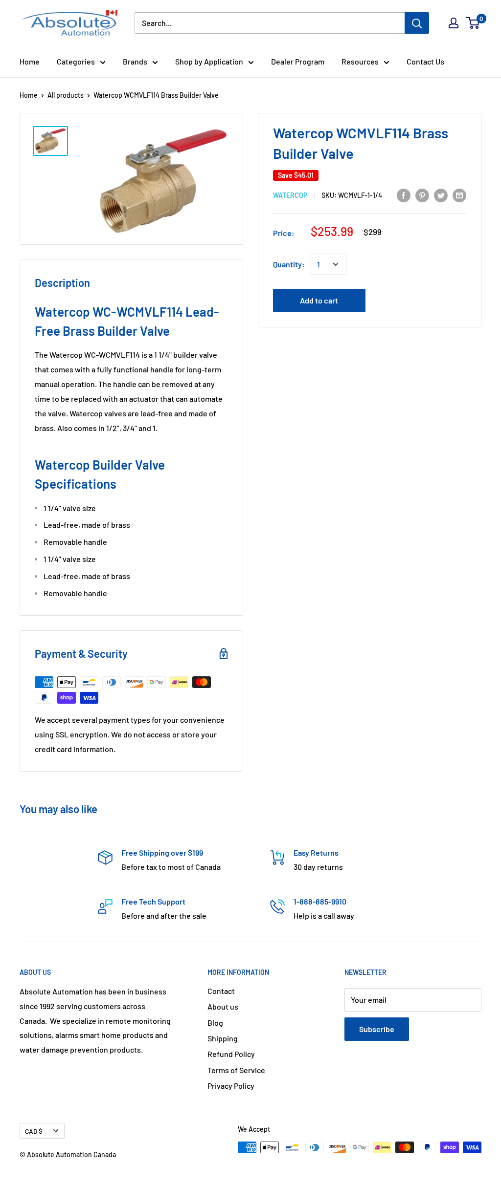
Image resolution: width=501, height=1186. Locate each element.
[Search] (417, 23)
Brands (135, 61)
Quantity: (289, 264)
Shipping (222, 1038)
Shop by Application (209, 61)
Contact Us (425, 61)
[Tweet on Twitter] (441, 194)
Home (30, 61)
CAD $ (34, 1131)
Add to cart (319, 300)
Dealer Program (297, 61)
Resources (360, 61)
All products (65, 95)
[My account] (453, 23)
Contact (221, 990)
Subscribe (376, 1029)
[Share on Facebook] (403, 194)
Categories (76, 61)
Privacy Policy (230, 1085)
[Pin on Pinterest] (422, 194)
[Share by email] (459, 194)
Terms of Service (236, 1070)
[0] (473, 23)
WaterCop (290, 195)
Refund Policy (231, 1053)
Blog (215, 1022)
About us (222, 1006)
